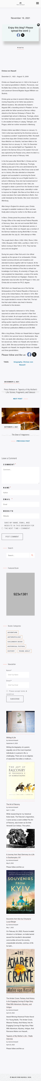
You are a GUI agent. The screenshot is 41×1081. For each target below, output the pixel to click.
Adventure (12, 632)
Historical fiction (16, 646)
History (11, 651)
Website (8, 511)
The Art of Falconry (13, 804)
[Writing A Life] (20, 722)
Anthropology (14, 637)
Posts (20, 48)
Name (7, 487)
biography (18, 362)
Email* (9, 681)
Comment (9, 464)
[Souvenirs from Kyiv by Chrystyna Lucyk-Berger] (20, 893)
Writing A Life (11, 737)
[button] (37, 3)
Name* (9, 670)
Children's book (15, 642)
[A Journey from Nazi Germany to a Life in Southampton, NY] (20, 840)
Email (8, 499)
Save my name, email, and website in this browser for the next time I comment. (19, 525)
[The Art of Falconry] (20, 781)
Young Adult (24, 651)
